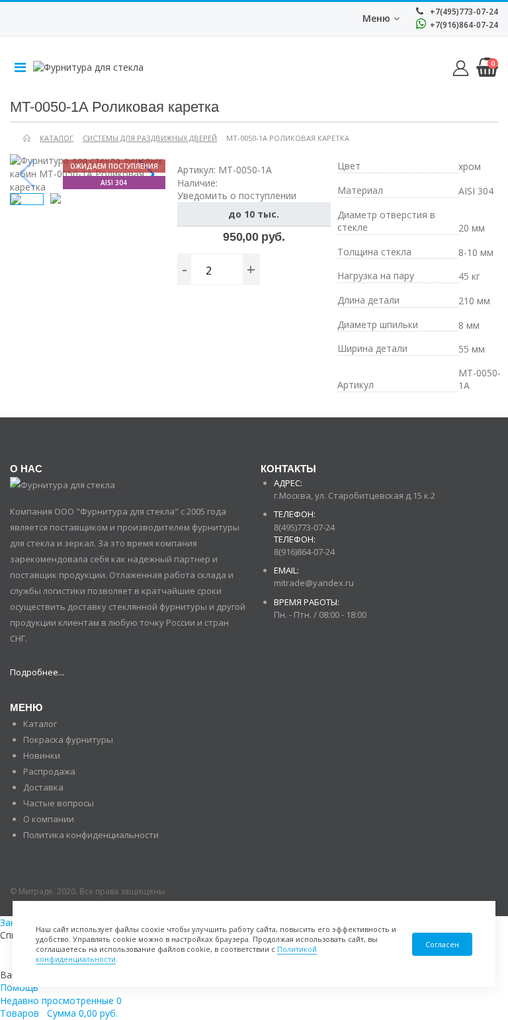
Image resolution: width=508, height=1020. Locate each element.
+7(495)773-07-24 (463, 11)
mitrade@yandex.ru (314, 583)
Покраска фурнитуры (68, 739)
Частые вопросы (58, 803)
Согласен (442, 944)
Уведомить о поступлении (236, 195)
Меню (376, 18)
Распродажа (49, 771)
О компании (48, 819)
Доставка (43, 787)
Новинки (41, 755)
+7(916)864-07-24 (463, 24)
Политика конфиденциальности (91, 835)
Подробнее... (37, 672)
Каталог (40, 724)
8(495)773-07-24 (304, 527)
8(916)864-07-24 (304, 552)
